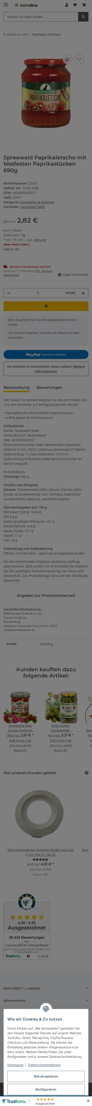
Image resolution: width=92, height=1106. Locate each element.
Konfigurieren (46, 1089)
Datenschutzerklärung (44, 1065)
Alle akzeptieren (46, 1076)
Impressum (15, 1065)
